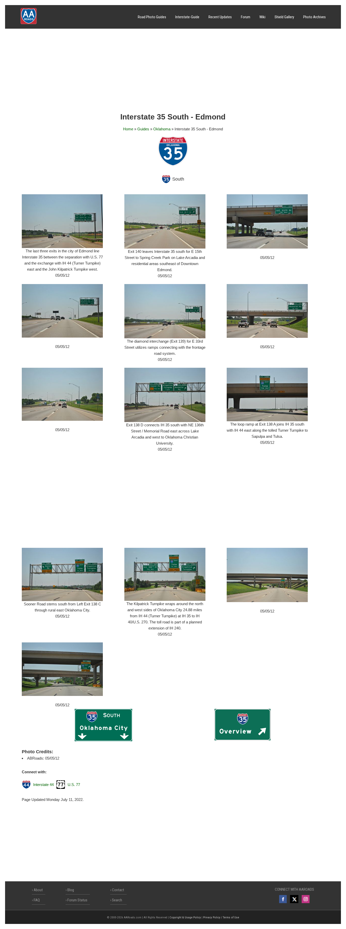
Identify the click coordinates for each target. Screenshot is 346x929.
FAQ (37, 900)
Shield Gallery (284, 17)
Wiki (262, 17)
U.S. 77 (74, 784)
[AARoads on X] (294, 899)
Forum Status (77, 900)
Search (117, 900)
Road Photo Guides (152, 17)
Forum (245, 17)
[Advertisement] (173, 72)
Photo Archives (314, 17)
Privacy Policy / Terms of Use (221, 917)
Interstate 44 (43, 784)
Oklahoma (161, 129)
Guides (143, 129)
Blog (70, 890)
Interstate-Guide (187, 17)
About (38, 890)
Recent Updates (220, 17)
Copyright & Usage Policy (185, 917)
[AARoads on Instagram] (306, 899)
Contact (118, 890)
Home (128, 129)
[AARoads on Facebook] (283, 899)
